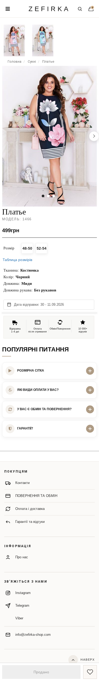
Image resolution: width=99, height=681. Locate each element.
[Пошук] (79, 8)
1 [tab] (43, 196)
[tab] (49, 371)
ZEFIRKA (49, 9)
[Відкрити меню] (7, 8)
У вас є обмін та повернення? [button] (44, 409)
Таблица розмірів (17, 260)
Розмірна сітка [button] (30, 370)
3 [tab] (53, 196)
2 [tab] (48, 196)
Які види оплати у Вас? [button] (38, 390)
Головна (14, 61)
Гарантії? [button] (25, 428)
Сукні (32, 61)
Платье (48, 61)
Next (94, 136)
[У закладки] (90, 672)
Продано (41, 672)
